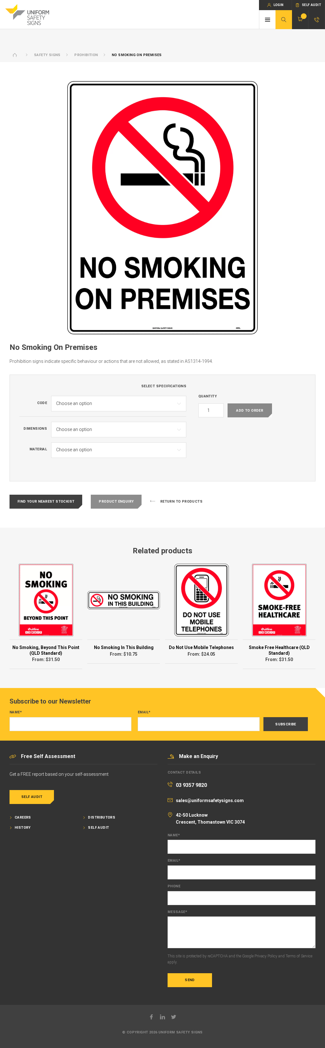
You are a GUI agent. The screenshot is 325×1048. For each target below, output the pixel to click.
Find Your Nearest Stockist (45, 501)
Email (144, 712)
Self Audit (31, 797)
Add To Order (249, 410)
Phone (174, 886)
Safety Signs (47, 55)
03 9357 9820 (191, 785)
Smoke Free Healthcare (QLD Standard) (279, 650)
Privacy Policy (266, 956)
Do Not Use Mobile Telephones (201, 647)
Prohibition (86, 55)
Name (16, 712)
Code (42, 403)
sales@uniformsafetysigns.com (210, 800)
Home (15, 55)
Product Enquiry (116, 501)
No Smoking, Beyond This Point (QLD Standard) (45, 650)
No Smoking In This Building (124, 647)
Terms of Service (299, 956)
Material (38, 449)
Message (177, 912)
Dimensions (35, 429)
